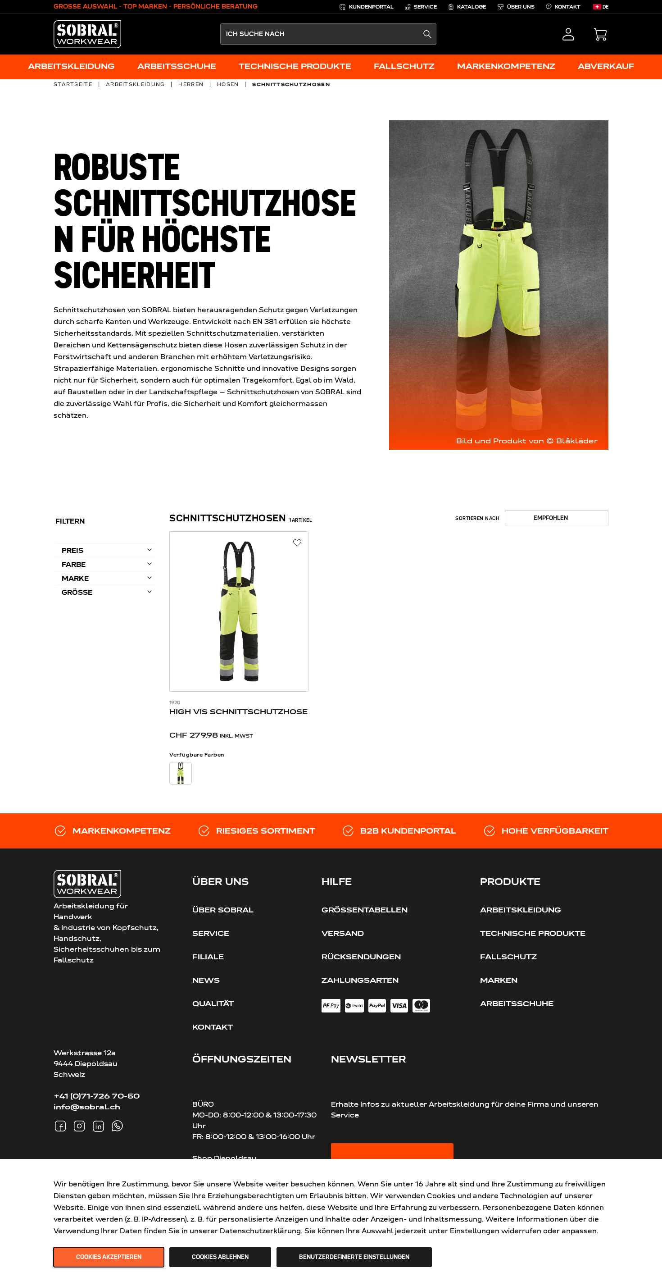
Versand (343, 933)
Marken (498, 980)
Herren (191, 84)
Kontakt (212, 1027)
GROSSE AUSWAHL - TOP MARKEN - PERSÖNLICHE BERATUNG (156, 6)
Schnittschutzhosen (291, 84)
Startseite (73, 84)
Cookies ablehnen (220, 1257)
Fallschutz (508, 957)
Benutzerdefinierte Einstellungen (354, 1257)
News (206, 980)
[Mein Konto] (568, 34)
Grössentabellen (365, 910)
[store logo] (87, 34)
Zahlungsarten (360, 980)
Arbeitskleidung (135, 84)
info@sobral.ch (87, 1107)
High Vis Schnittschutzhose (238, 711)
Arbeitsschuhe (516, 1003)
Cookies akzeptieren (108, 1257)
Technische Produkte (532, 933)
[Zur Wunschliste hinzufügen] (297, 543)
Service (210, 933)
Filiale (208, 957)
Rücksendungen (361, 957)
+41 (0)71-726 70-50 (97, 1096)
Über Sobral (223, 910)
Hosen (228, 84)
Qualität (213, 1003)
